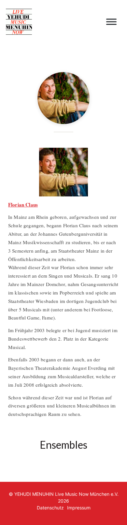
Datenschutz (50, 507)
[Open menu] (111, 22)
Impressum (79, 507)
